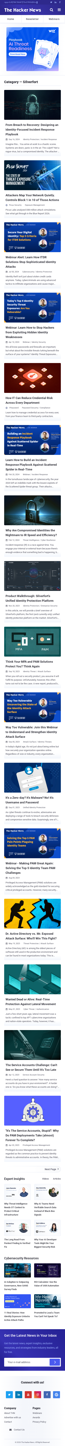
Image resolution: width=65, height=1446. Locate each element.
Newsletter (32, 19)
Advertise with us (12, 1417)
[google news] (56, 1394)
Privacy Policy (39, 1422)
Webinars (54, 19)
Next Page (52, 1169)
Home (10, 19)
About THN (9, 1413)
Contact (8, 1422)
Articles (57, 1178)
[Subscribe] (55, 1362)
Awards (36, 1417)
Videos (45, 1178)
